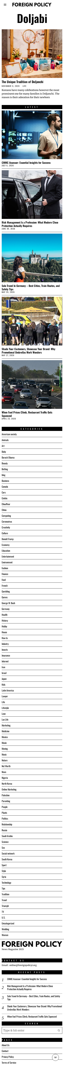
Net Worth (6, 766)
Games (5, 597)
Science (5, 842)
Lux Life (5, 719)
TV (3, 911)
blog (3, 475)
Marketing (6, 725)
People (5, 807)
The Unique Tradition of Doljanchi (22, 82)
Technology (6, 882)
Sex (3, 847)
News (4, 772)
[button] (58, 1030)
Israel (4, 673)
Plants (4, 812)
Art (3, 446)
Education (6, 550)
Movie (4, 743)
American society (9, 434)
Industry (5, 644)
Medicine (5, 731)
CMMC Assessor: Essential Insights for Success (26, 162)
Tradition (5, 894)
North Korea (7, 783)
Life (24, 86)
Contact (5, 1051)
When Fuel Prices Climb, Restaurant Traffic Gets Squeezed (27, 414)
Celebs (4, 498)
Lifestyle (5, 708)
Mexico (5, 737)
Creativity (6, 527)
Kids (3, 684)
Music (4, 754)
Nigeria (5, 777)
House (4, 632)
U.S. (3, 917)
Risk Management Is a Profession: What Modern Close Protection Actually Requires (30, 224)
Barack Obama (8, 457)
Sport (4, 865)
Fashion (5, 568)
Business (5, 480)
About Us (5, 1045)
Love (4, 713)
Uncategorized (8, 923)
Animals (5, 440)
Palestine (6, 795)
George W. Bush (8, 603)
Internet (5, 661)
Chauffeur (6, 504)
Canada (5, 486)
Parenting (6, 801)
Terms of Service (9, 1062)
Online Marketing (9, 789)
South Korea (7, 859)
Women (5, 935)
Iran (3, 667)
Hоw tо (5, 638)
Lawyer (5, 696)
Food (4, 579)
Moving (5, 748)
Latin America (8, 690)
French (5, 585)
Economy (5, 545)
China (4, 510)
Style (4, 871)
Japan (4, 678)
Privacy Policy (8, 1056)
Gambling (6, 591)
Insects (5, 649)
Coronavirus (7, 521)
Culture (5, 533)
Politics (5, 818)
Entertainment (8, 556)
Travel (4, 900)
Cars (4, 492)
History (5, 620)
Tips (3, 888)
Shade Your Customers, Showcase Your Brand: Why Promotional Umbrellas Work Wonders (28, 350)
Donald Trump (7, 539)
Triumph (5, 906)
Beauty (5, 463)
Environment (7, 562)
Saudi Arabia (7, 836)
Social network (8, 853)
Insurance (6, 655)
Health (4, 614)
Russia (4, 830)
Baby (4, 451)
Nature (5, 760)
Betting (5, 469)
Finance (5, 574)
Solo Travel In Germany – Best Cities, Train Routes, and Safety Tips (31, 287)
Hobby (4, 626)
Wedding (5, 929)
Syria (4, 876)
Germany (5, 609)
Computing (6, 515)
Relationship (7, 824)
